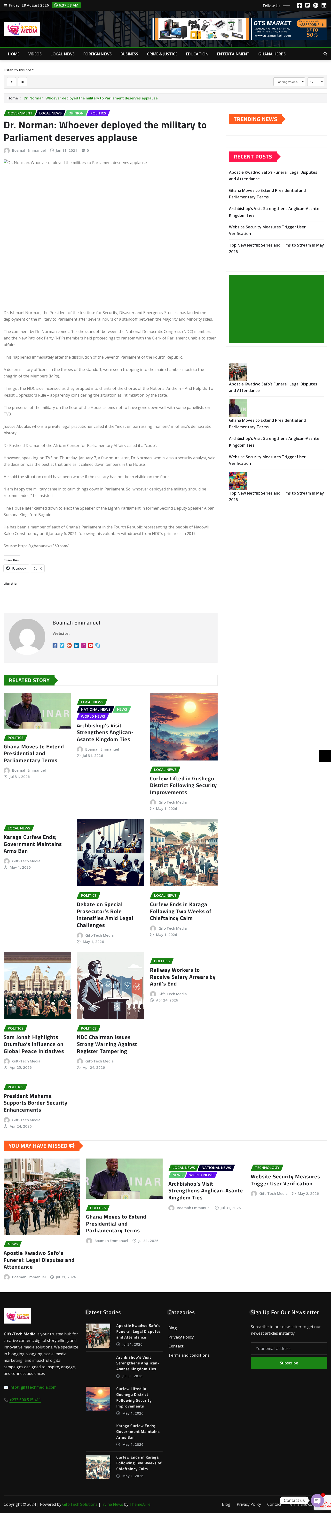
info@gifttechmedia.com (32, 1387)
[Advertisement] (278, 309)
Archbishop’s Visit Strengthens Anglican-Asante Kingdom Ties (105, 732)
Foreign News (97, 54)
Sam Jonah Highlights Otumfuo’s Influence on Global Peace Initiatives (34, 1044)
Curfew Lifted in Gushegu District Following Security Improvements (183, 785)
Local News (63, 54)
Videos (35, 54)
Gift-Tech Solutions (79, 1504)
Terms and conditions (188, 1355)
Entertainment (233, 54)
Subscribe (289, 1363)
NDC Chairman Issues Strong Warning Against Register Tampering (107, 1044)
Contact (176, 1346)
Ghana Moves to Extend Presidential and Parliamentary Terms (34, 753)
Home (14, 54)
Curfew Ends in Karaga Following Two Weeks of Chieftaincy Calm (181, 911)
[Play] (11, 81)
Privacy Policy (181, 1337)
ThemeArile (139, 1504)
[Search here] (325, 54)
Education (197, 54)
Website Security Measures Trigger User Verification (285, 1180)
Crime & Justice (162, 54)
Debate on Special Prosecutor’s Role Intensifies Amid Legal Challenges (105, 914)
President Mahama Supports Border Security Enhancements (35, 1103)
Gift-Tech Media (172, 802)
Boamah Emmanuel (29, 150)
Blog (172, 1328)
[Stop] (22, 81)
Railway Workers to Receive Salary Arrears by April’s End (183, 977)
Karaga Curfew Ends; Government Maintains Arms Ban (33, 844)
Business (129, 54)
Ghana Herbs (272, 54)
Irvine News (112, 1504)
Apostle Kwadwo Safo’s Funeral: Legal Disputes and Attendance (39, 1260)
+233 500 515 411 (25, 1399)
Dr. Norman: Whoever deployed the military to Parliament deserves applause (91, 98)
